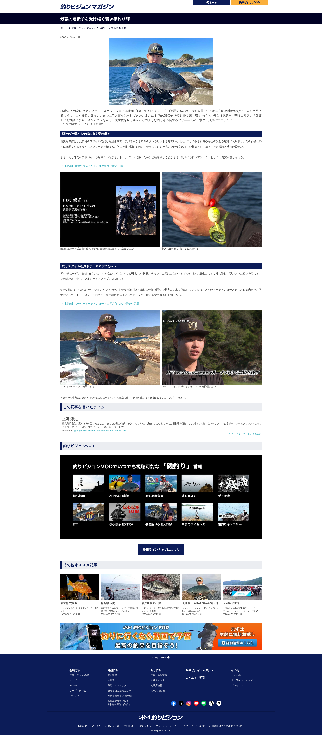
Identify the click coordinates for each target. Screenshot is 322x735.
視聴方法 (75, 670)
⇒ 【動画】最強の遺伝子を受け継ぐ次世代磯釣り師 (91, 166)
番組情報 (113, 670)
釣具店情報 (156, 685)
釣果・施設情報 (159, 675)
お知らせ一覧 (112, 726)
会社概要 (82, 726)
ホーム (213, 2)
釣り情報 (156, 670)
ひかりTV (75, 695)
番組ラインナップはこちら (161, 549)
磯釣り (103, 28)
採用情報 (128, 726)
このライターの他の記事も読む (245, 434)
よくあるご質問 (195, 677)
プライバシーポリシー (167, 726)
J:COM (73, 685)
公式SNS (236, 675)
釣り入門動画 (158, 690)
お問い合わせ (144, 726)
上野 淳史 (98, 124)
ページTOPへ (159, 657)
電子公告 (96, 726)
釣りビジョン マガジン (84, 28)
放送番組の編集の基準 (119, 690)
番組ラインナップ (117, 685)
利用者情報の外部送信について (225, 726)
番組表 (111, 680)
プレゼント (237, 685)
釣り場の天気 (158, 680)
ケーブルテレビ (78, 690)
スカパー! (75, 680)
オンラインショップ (241, 680)
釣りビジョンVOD (79, 675)
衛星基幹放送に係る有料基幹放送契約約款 (119, 703)
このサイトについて (194, 726)
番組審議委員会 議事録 (120, 695)
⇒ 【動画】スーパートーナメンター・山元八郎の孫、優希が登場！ (101, 303)
